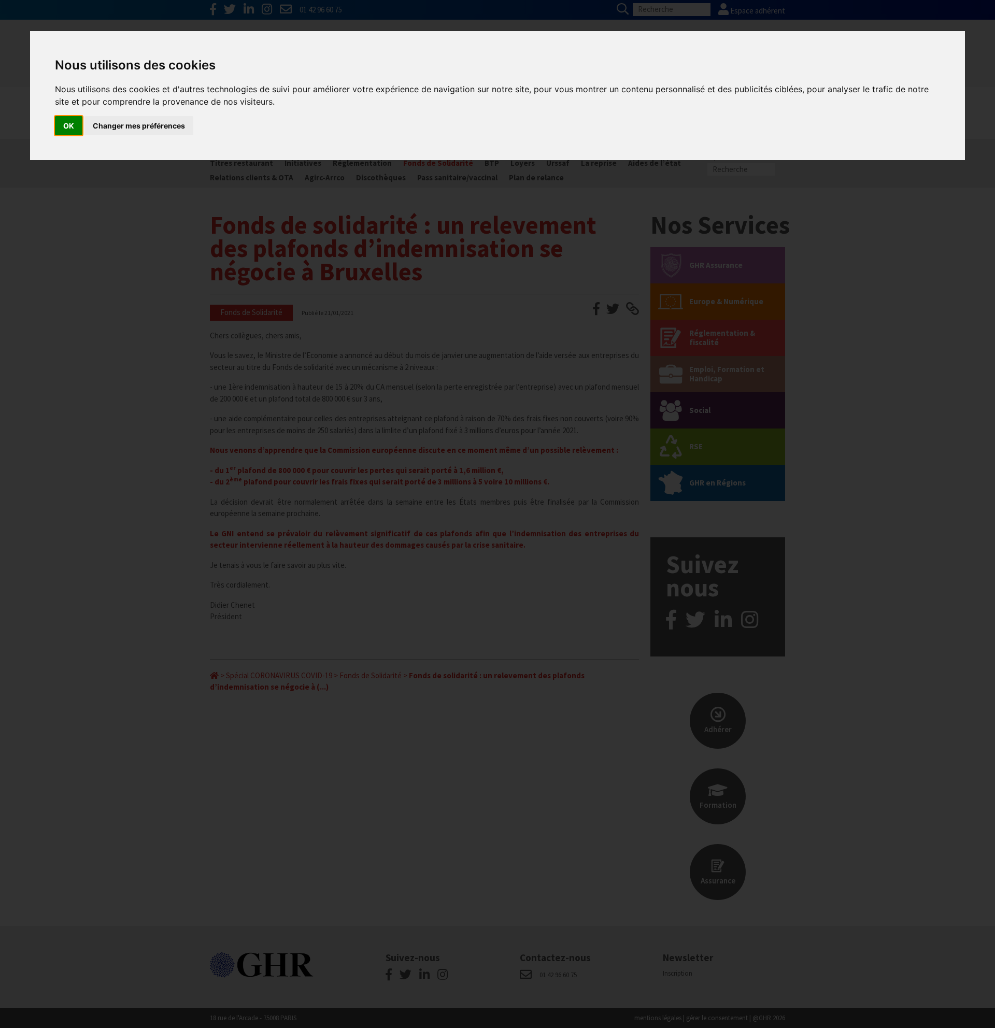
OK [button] (68, 125)
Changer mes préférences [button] (139, 125)
